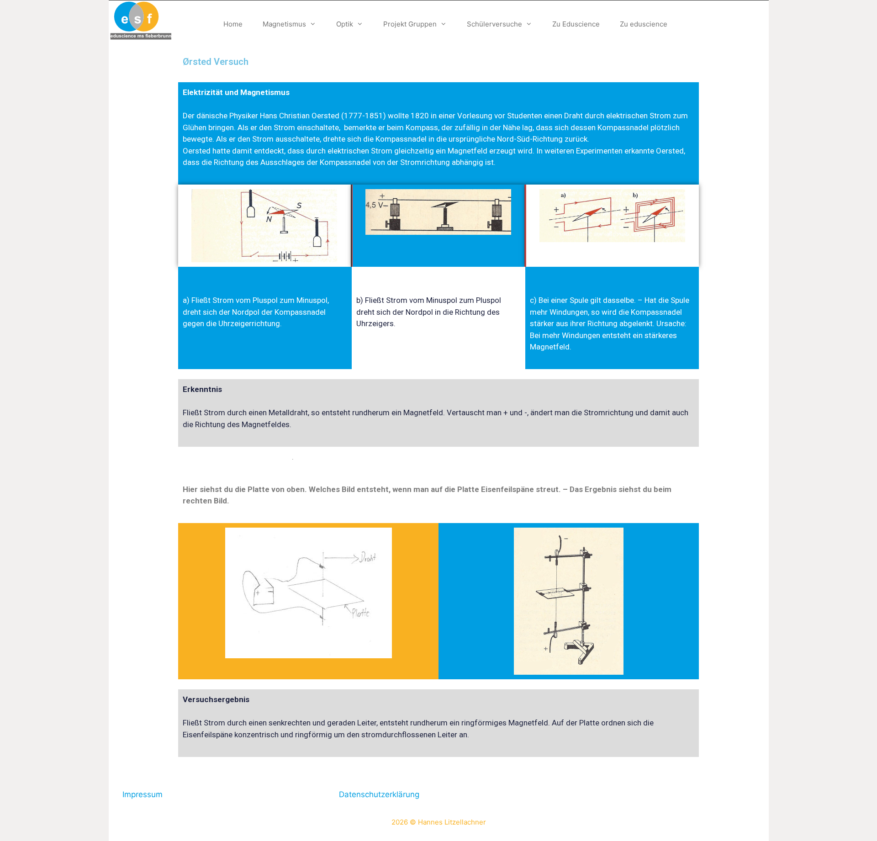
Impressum (142, 794)
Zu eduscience (643, 24)
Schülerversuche (494, 24)
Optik (344, 24)
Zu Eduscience (576, 24)
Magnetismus (284, 24)
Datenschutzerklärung (379, 794)
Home (233, 24)
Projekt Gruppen (410, 24)
